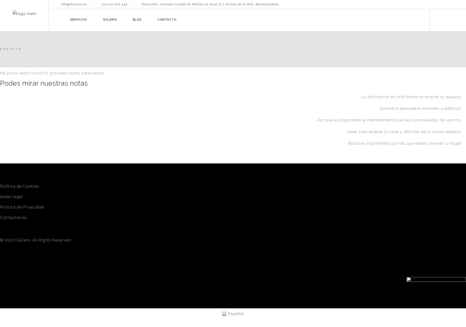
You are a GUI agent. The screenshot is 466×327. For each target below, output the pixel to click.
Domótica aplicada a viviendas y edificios (420, 108)
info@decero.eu (74, 4)
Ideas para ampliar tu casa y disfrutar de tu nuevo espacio (404, 131)
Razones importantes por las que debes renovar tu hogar (404, 143)
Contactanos (13, 217)
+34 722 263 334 (114, 4)
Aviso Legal (11, 196)
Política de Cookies (20, 186)
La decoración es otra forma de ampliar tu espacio (411, 97)
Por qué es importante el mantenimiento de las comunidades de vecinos (389, 120)
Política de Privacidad (22, 207)
